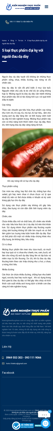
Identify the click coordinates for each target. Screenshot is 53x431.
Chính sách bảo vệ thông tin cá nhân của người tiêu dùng (30, 411)
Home (4, 41)
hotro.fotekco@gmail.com (16, 363)
